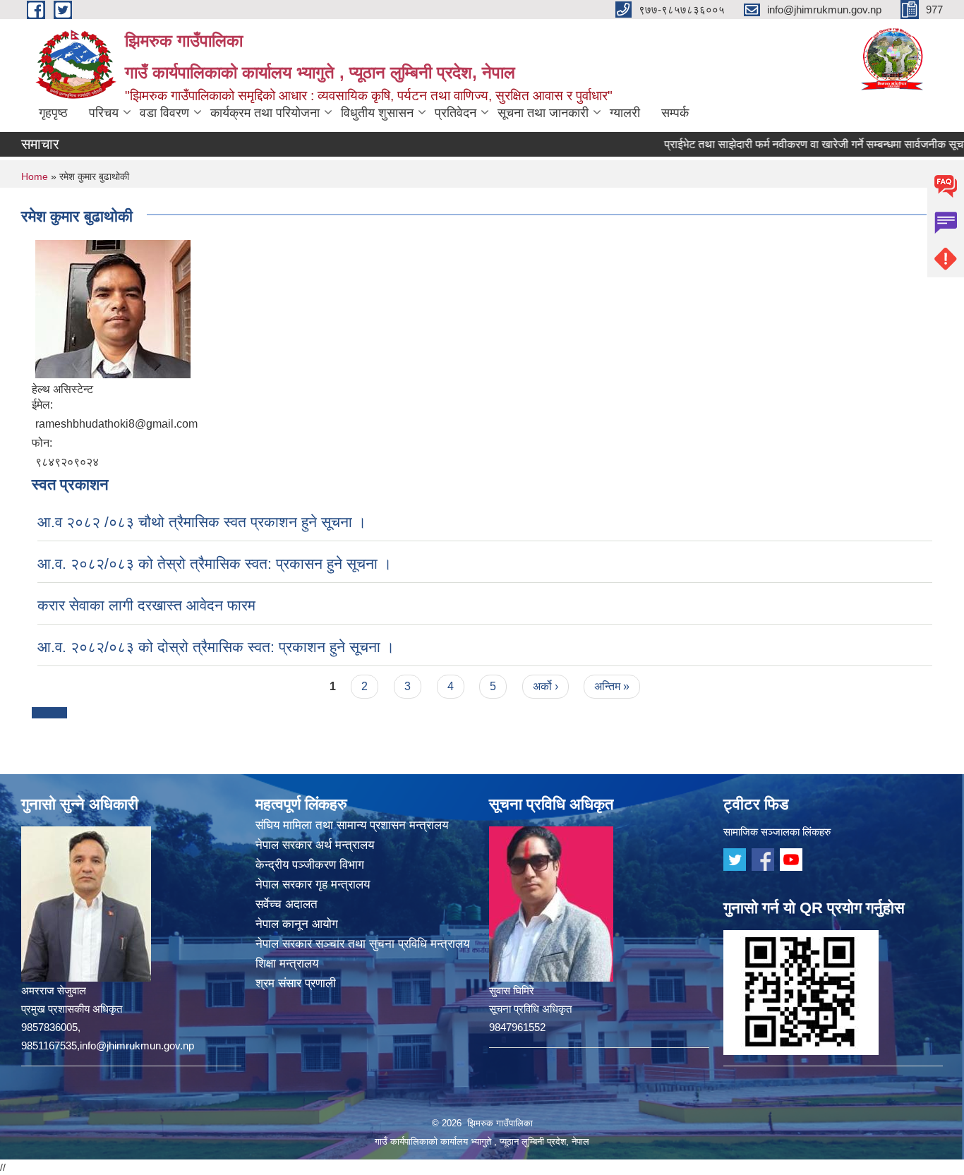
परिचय (104, 113)
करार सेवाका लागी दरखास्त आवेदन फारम (146, 605)
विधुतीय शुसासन (377, 113)
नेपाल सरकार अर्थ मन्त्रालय (314, 845)
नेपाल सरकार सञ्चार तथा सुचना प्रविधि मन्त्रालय (362, 944)
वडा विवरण (164, 113)
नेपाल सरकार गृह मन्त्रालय (312, 884)
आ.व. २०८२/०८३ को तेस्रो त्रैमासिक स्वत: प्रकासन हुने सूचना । (214, 563)
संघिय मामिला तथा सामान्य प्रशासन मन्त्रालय (351, 825)
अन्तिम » (611, 686)
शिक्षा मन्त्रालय (286, 963)
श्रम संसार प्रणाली (295, 983)
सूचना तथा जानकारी (543, 113)
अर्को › (545, 686)
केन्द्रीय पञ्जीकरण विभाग (309, 865)
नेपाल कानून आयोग (296, 924)
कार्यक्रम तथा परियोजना (265, 113)
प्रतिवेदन (455, 113)
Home (34, 176)
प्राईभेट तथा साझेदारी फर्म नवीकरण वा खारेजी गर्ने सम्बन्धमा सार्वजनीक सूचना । (795, 144)
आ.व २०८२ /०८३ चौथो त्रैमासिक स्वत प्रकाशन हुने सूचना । (201, 522)
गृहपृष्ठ (53, 113)
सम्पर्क (675, 113)
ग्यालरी (625, 113)
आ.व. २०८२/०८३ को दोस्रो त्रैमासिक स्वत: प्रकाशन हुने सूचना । (215, 647)
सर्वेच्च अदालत (286, 904)
